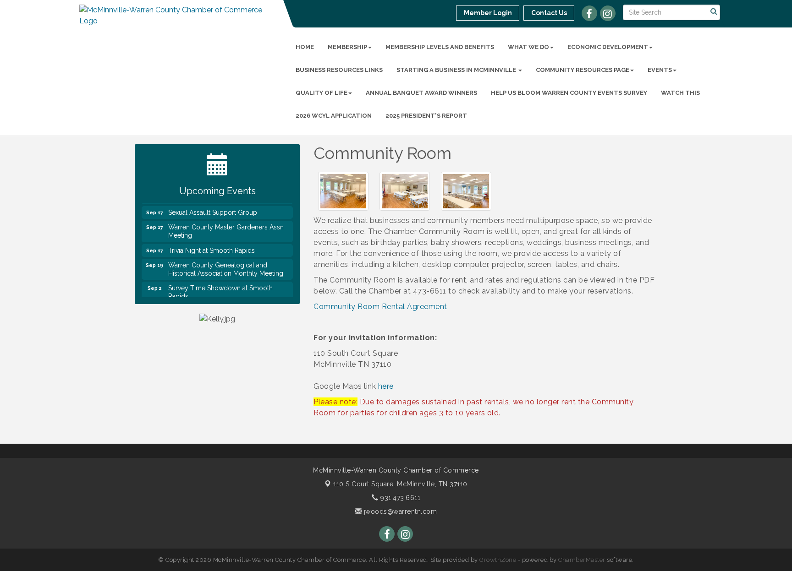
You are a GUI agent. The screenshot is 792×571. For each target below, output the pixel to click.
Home (305, 47)
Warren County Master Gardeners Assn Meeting (226, 226)
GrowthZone (497, 559)
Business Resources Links (339, 69)
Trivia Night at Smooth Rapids (211, 245)
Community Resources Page (582, 69)
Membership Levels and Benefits (439, 47)
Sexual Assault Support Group (212, 207)
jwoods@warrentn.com (399, 511)
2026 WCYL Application (334, 115)
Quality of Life (321, 92)
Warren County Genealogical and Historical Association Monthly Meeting (225, 264)
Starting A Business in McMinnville (456, 69)
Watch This (680, 92)
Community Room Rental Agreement (380, 306)
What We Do (528, 47)
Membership (347, 47)
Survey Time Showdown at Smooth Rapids (220, 287)
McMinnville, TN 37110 (400, 484)
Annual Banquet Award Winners (421, 92)
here (386, 386)
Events (660, 69)
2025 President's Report (426, 115)
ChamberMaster (581, 559)
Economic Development (607, 47)
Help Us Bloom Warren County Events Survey (569, 92)
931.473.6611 (399, 497)
